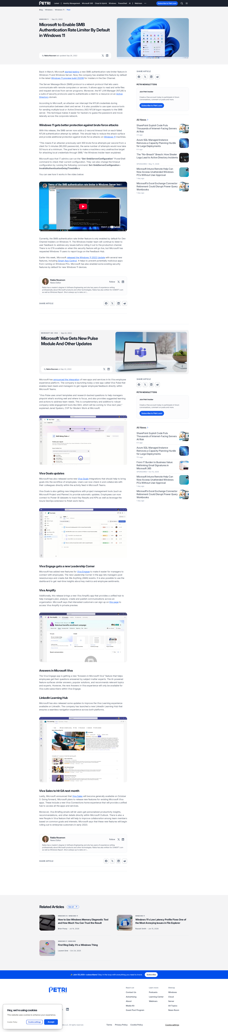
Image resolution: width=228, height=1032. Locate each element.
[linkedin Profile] (107, 55)
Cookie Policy (12, 1022)
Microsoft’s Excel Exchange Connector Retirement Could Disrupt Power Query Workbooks (157, 186)
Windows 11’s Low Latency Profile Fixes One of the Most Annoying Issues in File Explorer (160, 921)
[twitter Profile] (103, 55)
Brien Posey (63, 929)
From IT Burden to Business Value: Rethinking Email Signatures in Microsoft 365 (155, 465)
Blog (41, 10)
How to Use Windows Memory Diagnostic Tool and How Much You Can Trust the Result (83, 921)
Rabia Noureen (59, 56)
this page (114, 602)
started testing (72, 71)
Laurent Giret (63, 951)
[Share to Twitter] (112, 303)
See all (71, 907)
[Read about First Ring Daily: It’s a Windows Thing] (47, 948)
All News (141, 119)
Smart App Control (67, 260)
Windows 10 (63, 916)
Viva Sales (77, 796)
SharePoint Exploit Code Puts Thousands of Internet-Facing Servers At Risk (157, 128)
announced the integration (66, 379)
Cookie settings (172, 1025)
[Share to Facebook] (106, 303)
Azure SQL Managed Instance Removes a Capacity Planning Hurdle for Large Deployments (156, 143)
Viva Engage (83, 571)
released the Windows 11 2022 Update (86, 257)
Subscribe (151, 974)
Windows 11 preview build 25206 (67, 78)
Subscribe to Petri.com (167, 3)
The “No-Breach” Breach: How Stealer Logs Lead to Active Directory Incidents (157, 156)
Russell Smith (141, 929)
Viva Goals (83, 478)
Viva (56, 333)
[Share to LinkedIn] (67, 1010)
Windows (49, 10)
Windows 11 (59, 10)
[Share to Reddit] (124, 303)
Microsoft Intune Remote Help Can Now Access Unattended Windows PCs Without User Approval (155, 172)
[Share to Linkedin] (118, 303)
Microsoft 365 (47, 333)
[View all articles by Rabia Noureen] (45, 281)
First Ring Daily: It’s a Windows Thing (78, 945)
